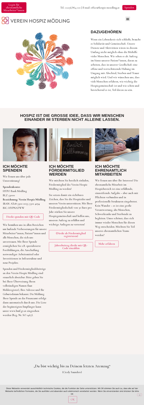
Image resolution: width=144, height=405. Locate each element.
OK (73, 399)
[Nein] (139, 395)
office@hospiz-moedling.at (105, 7)
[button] (127, 19)
